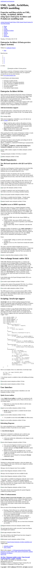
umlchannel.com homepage (7, 1)
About (5, 35)
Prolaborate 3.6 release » (7, 553)
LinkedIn (7, 23)
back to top (3, 554)
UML (5, 27)
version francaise (5, 22)
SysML (6, 29)
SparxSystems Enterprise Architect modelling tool (19, 542)
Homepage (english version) (13, 557)
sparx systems (7, 547)
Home (5, 26)
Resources (6, 36)
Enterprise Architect (9, 30)
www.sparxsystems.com (9, 75)
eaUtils (5, 32)
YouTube (18, 558)
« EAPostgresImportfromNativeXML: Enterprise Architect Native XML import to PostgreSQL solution (17, 551)
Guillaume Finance (11, 47)
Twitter (11, 22)
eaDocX (6, 33)
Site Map (3, 557)
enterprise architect (8, 546)
